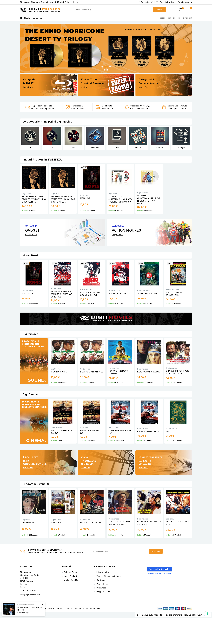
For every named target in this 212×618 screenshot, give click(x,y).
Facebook (176, 18)
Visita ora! (28, 468)
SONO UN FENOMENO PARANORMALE (118, 372)
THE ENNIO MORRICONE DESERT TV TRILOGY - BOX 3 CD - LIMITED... (63, 199)
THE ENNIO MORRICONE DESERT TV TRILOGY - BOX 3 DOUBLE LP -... (34, 199)
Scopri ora (143, 87)
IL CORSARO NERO (59, 372)
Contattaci (26, 566)
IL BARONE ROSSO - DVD (148, 431)
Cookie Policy (102, 584)
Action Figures (181, 148)
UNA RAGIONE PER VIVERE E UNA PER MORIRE (177, 372)
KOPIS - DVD (85, 198)
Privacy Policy (102, 572)
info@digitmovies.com (30, 595)
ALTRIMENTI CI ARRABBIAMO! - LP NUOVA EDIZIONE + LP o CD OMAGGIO (148, 199)
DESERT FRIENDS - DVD (118, 293)
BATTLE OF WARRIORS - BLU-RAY (61, 431)
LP (30, 148)
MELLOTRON (171, 431)
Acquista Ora (40, 45)
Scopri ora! (28, 87)
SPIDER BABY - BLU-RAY (147, 293)
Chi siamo (100, 580)
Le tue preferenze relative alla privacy (184, 615)
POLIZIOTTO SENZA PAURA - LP (178, 523)
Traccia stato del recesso (159, 574)
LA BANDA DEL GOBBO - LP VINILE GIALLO (149, 523)
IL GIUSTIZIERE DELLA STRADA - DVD (175, 293)
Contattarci (101, 588)
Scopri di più (31, 235)
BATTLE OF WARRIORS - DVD (90, 431)
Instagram (187, 18)
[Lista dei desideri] (180, 9)
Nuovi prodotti (70, 576)
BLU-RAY (73, 148)
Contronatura (28, 523)
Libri (95, 148)
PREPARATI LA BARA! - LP (90, 523)
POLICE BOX (56, 523)
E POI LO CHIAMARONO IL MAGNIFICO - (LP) (119, 523)
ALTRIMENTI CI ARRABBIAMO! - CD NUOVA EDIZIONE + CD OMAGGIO (120, 199)
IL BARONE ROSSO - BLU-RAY (119, 431)
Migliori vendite (70, 580)
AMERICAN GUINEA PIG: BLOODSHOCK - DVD (90, 293)
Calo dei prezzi (70, 572)
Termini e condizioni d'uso (108, 576)
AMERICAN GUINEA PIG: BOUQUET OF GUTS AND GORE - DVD (61, 294)
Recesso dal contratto (159, 569)
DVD (52, 148)
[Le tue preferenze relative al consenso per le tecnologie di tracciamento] (207, 613)
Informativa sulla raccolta (149, 615)
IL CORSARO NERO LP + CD (91, 372)
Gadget (160, 148)
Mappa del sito (103, 592)
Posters (138, 148)
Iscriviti (84, 87)
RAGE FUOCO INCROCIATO (148, 372)
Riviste (117, 148)
